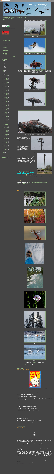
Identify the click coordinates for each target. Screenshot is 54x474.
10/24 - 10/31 (6, 87)
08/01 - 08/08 (6, 104)
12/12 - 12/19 (6, 78)
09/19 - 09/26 (6, 94)
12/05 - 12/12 (6, 79)
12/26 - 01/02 (6, 75)
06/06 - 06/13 (6, 115)
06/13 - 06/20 (6, 113)
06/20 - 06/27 (6, 112)
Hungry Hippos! (5, 54)
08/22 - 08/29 (6, 100)
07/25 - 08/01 (6, 105)
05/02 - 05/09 (6, 127)
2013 (3, 70)
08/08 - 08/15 (6, 102)
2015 (3, 67)
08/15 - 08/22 (6, 101)
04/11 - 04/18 (6, 131)
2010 (3, 74)
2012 (3, 71)
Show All (14, 56)
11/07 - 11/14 (6, 85)
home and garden (28, 463)
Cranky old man (5, 50)
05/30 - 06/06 (6, 116)
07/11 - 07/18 (6, 108)
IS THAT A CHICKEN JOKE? (23, 369)
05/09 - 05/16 (6, 126)
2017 (3, 64)
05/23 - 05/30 (6, 117)
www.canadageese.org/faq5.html (24, 171)
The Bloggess (5, 47)
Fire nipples (4, 48)
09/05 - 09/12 (6, 97)
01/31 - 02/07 (6, 145)
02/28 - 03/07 (6, 139)
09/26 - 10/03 (6, 93)
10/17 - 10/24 (6, 89)
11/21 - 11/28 (6, 82)
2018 (3, 63)
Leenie (4, 19)
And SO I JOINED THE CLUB (7, 51)
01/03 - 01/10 (6, 150)
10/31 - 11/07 (6, 86)
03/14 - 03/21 (6, 137)
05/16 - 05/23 (6, 119)
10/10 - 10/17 (6, 90)
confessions (22, 463)
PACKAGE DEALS (21, 427)
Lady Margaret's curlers (6, 40)
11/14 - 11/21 (6, 83)
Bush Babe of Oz (5, 53)
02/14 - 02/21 (6, 142)
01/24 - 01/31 (6, 146)
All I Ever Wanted (33, 362)
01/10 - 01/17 (6, 149)
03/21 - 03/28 (6, 135)
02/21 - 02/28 (6, 141)
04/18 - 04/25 (6, 130)
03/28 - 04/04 (6, 134)
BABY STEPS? (20, 19)
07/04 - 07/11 (6, 109)
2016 (3, 66)
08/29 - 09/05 (6, 98)
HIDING (18, 190)
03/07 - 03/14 (6, 138)
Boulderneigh (5, 44)
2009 (3, 152)
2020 (3, 60)
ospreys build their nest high (39, 70)
